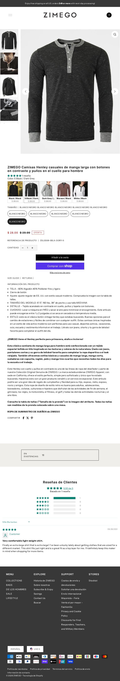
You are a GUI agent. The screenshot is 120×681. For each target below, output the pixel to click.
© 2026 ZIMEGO (13, 675)
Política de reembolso (17, 669)
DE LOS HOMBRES (16, 589)
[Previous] (25, 91)
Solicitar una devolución (73, 589)
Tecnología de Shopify (33, 675)
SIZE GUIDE (13, 278)
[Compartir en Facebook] (23, 418)
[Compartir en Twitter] (27, 418)
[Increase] (32, 247)
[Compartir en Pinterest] (32, 418)
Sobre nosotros (42, 585)
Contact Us (39, 598)
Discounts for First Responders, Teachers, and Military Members (73, 624)
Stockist (93, 580)
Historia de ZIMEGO (44, 580)
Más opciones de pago (60, 272)
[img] (9, 529)
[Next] (114, 91)
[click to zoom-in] (114, 34)
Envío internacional (71, 593)
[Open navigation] (10, 15)
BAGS (9, 585)
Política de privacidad (40, 669)
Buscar (37, 602)
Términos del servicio (62, 669)
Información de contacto (18, 672)
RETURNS (27, 278)
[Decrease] (22, 247)
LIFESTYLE (12, 598)
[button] (15, 175)
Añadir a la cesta (60, 257)
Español (15, 649)
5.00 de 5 (68, 488)
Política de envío (82, 669)
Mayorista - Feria (70, 598)
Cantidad (13, 247)
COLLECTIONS (14, 580)
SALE (9, 593)
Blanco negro (17, 214)
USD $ (37, 649)
